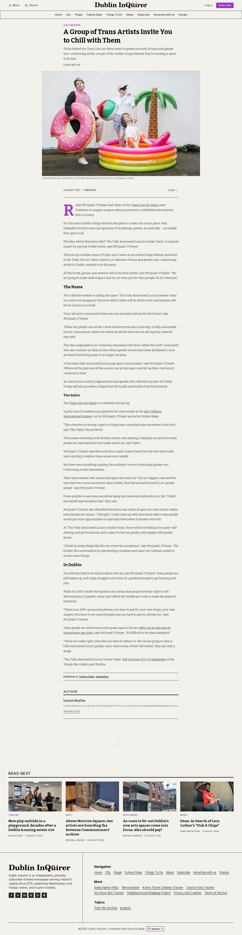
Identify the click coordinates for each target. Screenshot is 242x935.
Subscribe (225, 5)
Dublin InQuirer (97, 928)
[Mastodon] (44, 895)
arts (68, 815)
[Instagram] (31, 895)
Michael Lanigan (75, 840)
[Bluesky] (24, 895)
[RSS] (18, 895)
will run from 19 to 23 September (144, 659)
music (184, 815)
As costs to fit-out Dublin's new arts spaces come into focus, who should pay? (146, 825)
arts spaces (130, 815)
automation (102, 676)
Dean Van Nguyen (190, 831)
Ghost (130, 928)
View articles (71, 711)
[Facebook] (11, 895)
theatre (13, 815)
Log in (208, 5)
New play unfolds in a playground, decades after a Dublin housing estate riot (32, 825)
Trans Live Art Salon (144, 205)
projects (125, 908)
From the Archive (105, 908)
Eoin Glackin (15, 835)
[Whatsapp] (37, 895)
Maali (141, 928)
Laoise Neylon (71, 65)
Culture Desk (72, 25)
